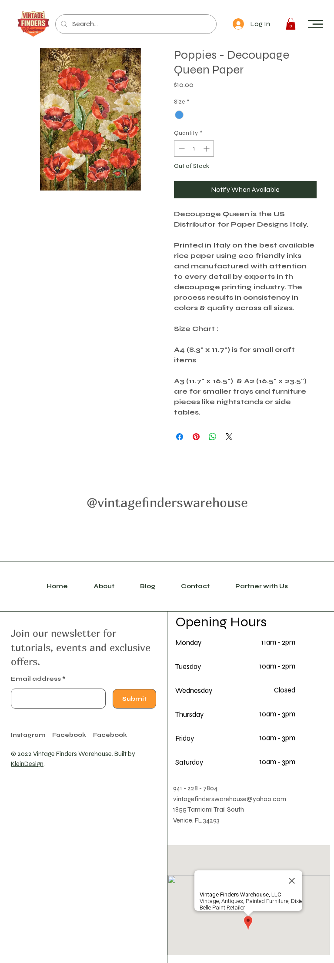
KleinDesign (27, 764)
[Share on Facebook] (179, 436)
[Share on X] (229, 436)
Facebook (110, 735)
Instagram (28, 735)
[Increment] (207, 148)
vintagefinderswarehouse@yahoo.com (229, 799)
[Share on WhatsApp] (212, 436)
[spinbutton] (194, 148)
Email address (36, 679)
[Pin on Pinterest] (196, 436)
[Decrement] (180, 148)
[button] (315, 24)
